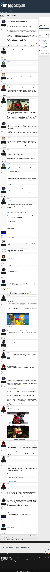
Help (47, 553)
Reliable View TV (3, 567)
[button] (16, 11)
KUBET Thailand (8, 544)
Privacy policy (44, 553)
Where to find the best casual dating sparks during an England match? (44, 46)
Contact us (41, 553)
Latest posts (42, 38)
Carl (48, 36)
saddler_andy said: (10, 151)
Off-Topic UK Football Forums (44, 44)
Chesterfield (5, 249)
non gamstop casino (48, 550)
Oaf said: (9, 297)
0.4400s (27, 571)
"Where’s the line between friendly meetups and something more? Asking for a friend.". (45, 41)
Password (40, 22)
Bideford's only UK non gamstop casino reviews (22, 547)
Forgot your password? (42, 25)
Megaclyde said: (10, 386)
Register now (46, 29)
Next (5, 535)
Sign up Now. (2, 560)
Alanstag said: (9, 165)
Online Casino (2, 565)
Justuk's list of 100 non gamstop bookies (7, 547)
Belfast (5, 264)
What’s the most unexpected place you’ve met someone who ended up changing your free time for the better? (45, 51)
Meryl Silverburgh (9, 212)
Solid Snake (8, 210)
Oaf (1, 16)
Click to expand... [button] (22, 248)
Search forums (5, 12)
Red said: (9, 63)
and (11, 237)
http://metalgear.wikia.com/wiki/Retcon (12, 481)
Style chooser (2, 553)
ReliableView (2, 566)
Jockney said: (9, 242)
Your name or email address (43, 19)
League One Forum (16, 560)
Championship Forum (16, 558)
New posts (1, 12)
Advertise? (5, 561)
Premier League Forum (16, 557)
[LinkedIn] (5, 537)
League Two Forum (16, 561)
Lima (5, 374)
